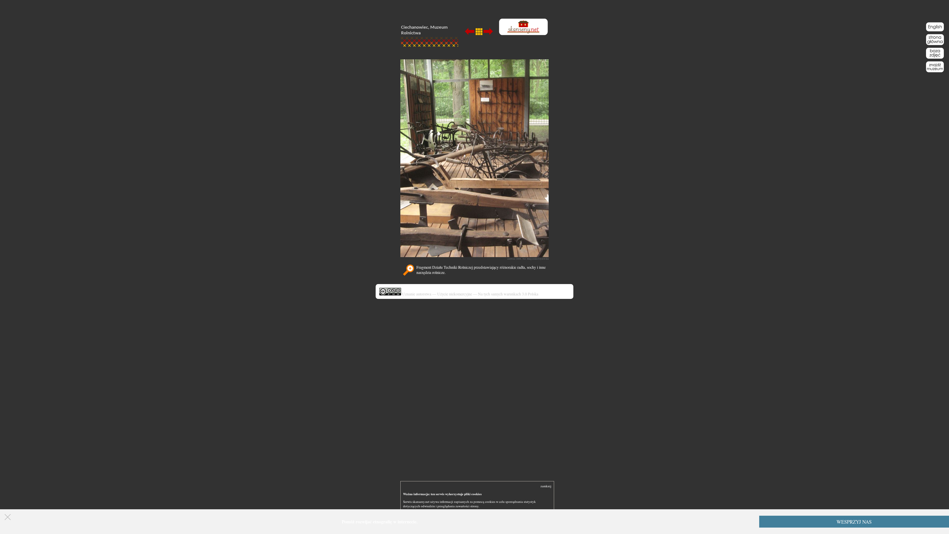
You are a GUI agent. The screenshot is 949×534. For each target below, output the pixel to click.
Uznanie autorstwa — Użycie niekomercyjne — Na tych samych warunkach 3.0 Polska (469, 293)
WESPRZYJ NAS (854, 521)
